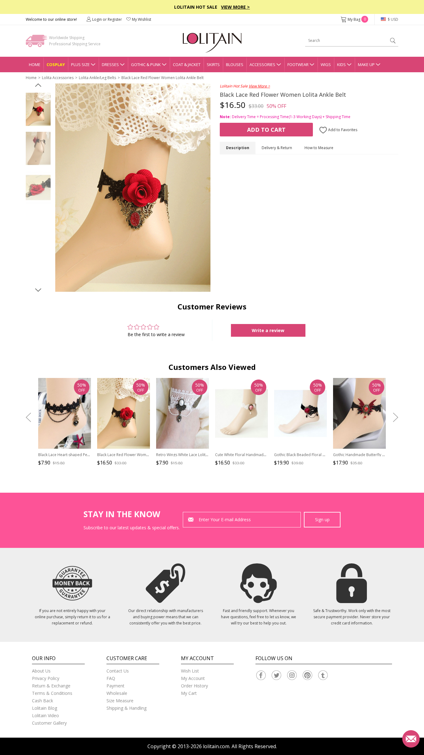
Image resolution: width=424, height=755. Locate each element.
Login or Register (107, 19)
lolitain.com (216, 746)
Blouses (234, 64)
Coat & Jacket (187, 64)
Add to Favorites (342, 129)
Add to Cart (266, 129)
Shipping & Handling (126, 708)
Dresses (110, 64)
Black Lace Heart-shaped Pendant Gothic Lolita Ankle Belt (88, 454)
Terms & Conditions (52, 693)
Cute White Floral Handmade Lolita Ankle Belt (255, 454)
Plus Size (80, 64)
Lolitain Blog (44, 708)
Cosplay (56, 64)
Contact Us (117, 671)
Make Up (366, 64)
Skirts (213, 64)
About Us (41, 671)
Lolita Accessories (58, 77)
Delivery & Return (277, 147)
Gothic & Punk (146, 64)
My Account (193, 678)
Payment (115, 686)
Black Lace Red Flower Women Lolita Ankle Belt (162, 77)
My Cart (189, 693)
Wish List (190, 671)
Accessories (262, 64)
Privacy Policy (45, 678)
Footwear (298, 64)
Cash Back (42, 701)
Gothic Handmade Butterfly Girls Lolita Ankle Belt (376, 454)
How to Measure (318, 147)
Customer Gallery (49, 723)
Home (34, 64)
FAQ (110, 678)
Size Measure (119, 701)
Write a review (268, 330)
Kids (341, 64)
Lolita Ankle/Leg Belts (97, 77)
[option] (38, 109)
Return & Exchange (51, 686)
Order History (194, 686)
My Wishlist (141, 19)
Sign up (322, 519)
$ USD (392, 19)
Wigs (326, 64)
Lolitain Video (45, 715)
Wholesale (116, 693)
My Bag (357, 19)
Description (237, 147)
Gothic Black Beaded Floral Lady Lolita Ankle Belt (317, 454)
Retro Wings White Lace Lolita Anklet (187, 454)
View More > (235, 7)
